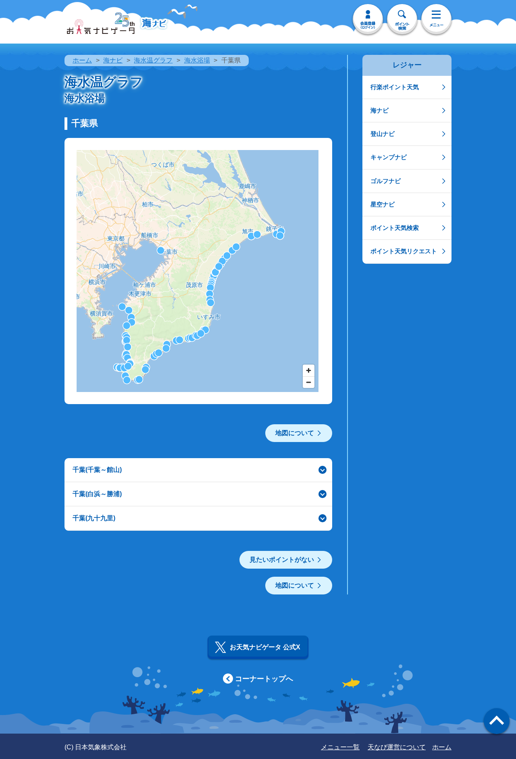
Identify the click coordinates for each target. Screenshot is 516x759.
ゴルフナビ (385, 180)
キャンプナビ (388, 157)
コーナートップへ (264, 679)
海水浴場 (197, 60)
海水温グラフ (153, 60)
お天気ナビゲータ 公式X (265, 647)
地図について (294, 433)
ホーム (82, 60)
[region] (197, 271)
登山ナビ (382, 133)
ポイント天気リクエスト (403, 251)
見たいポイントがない (282, 559)
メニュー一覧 (340, 747)
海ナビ (113, 60)
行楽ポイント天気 (394, 86)
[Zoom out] (308, 382)
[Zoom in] (308, 370)
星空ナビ (382, 204)
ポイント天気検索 (394, 227)
